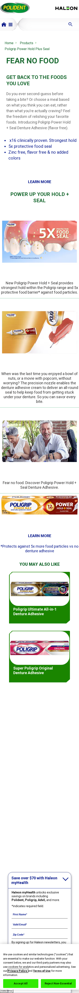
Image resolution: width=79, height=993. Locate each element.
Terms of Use (42, 970)
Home (9, 43)
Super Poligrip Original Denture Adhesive (33, 670)
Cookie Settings (6, 991)
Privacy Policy (18, 970)
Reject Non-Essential (58, 983)
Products (26, 43)
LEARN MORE (39, 182)
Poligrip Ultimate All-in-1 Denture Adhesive (35, 611)
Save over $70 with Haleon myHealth (34, 880)
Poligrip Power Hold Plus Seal (27, 49)
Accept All (21, 983)
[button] (10, 24)
